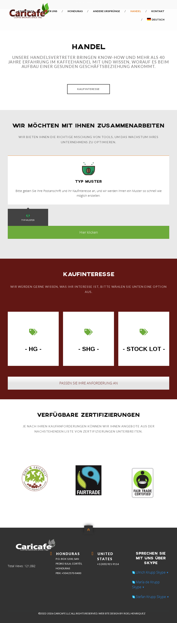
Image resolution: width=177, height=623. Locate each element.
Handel (135, 11)
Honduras (75, 11)
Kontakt (157, 11)
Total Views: (16, 566)
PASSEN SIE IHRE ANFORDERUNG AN (88, 383)
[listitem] (88, 62)
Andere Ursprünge (106, 11)
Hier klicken (88, 232)
